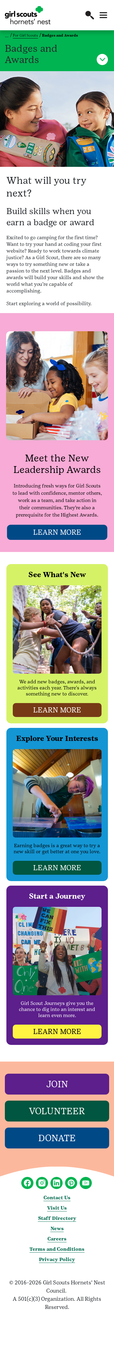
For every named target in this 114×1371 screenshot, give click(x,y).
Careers (57, 1239)
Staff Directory (57, 1218)
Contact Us (57, 1198)
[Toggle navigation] (103, 15)
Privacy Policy (57, 1259)
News (57, 1228)
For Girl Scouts (25, 35)
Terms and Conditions (57, 1249)
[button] (89, 15)
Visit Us (57, 1208)
